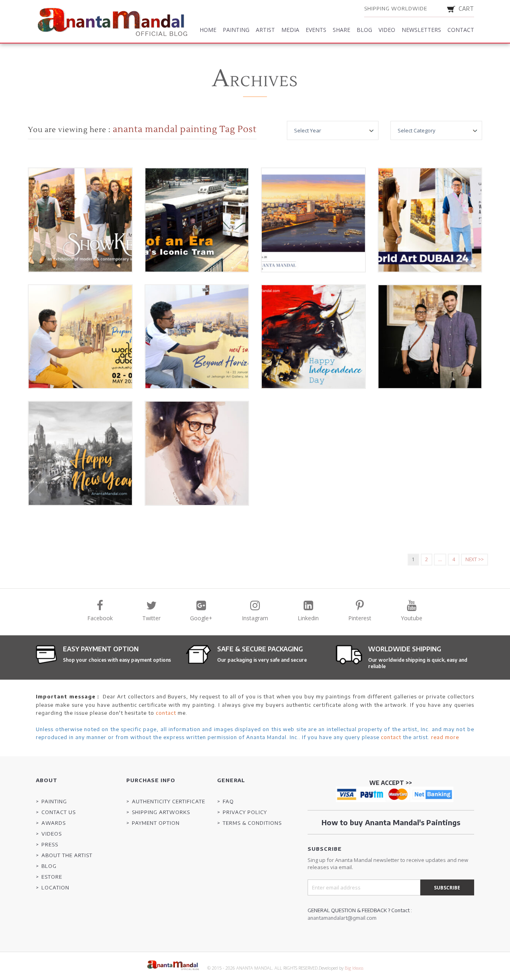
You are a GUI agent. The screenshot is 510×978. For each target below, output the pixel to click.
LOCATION (55, 887)
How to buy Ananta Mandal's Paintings (391, 822)
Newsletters (421, 30)
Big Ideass (354, 968)
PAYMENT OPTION (156, 823)
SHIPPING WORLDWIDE (395, 8)
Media (290, 30)
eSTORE (51, 876)
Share (341, 30)
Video (387, 30)
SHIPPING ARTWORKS (161, 812)
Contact (460, 30)
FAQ (228, 801)
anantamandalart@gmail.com (342, 918)
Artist (265, 30)
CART (466, 8)
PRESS (49, 844)
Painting (236, 30)
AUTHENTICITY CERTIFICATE (168, 801)
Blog (364, 30)
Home (208, 30)
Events (316, 30)
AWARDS (53, 823)
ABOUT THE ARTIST (66, 855)
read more (445, 737)
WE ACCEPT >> (390, 782)
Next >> (474, 559)
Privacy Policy (245, 812)
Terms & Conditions (252, 823)
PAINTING (54, 801)
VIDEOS (51, 833)
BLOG (49, 866)
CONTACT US (58, 812)
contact (166, 713)
